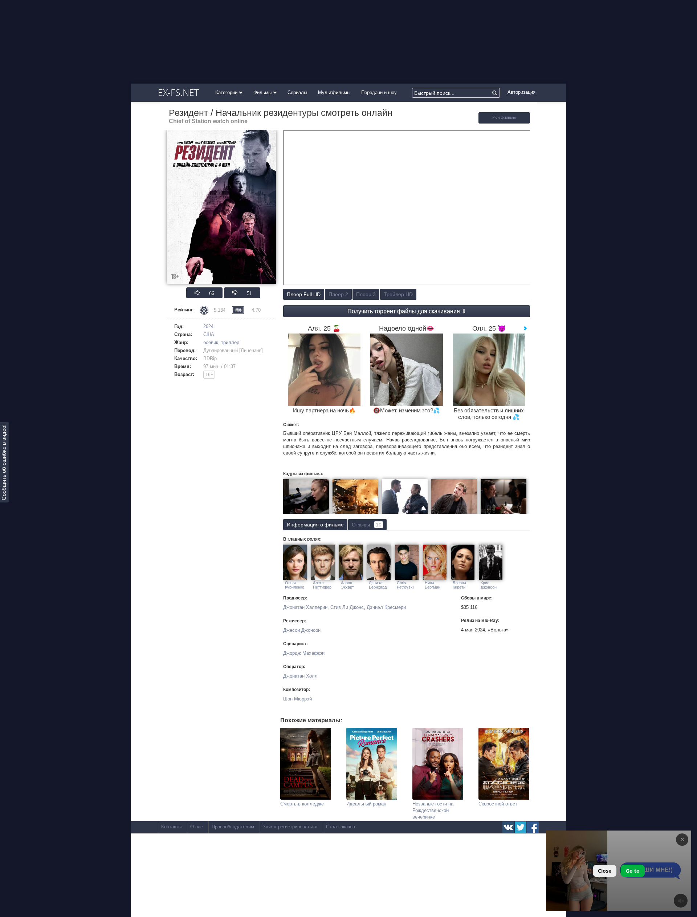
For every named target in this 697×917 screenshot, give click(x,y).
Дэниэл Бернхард (378, 585)
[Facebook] (533, 827)
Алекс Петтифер (322, 585)
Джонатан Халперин (305, 607)
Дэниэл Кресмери (386, 607)
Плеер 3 (366, 294)
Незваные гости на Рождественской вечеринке (432, 810)
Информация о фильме (315, 525)
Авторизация (521, 92)
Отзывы (367, 525)
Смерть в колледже (302, 804)
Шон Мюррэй (297, 699)
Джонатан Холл (300, 676)
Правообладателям (233, 826)
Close (604, 870)
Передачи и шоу (379, 92)
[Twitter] (520, 827)
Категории (227, 92)
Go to (633, 870)
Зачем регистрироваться (290, 826)
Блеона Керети (459, 585)
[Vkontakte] (508, 827)
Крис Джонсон (489, 585)
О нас (196, 826)
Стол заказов (340, 826)
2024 (208, 326)
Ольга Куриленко (294, 585)
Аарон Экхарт (347, 585)
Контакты (171, 826)
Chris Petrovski (405, 585)
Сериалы (297, 92)
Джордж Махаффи (304, 653)
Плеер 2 (338, 294)
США (208, 334)
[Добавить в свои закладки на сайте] (504, 122)
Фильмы (263, 92)
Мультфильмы (334, 92)
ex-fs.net (178, 92)
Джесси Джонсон (302, 630)
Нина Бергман (432, 585)
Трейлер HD (398, 294)
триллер (230, 342)
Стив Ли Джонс (347, 607)
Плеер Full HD (304, 294)
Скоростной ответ (497, 804)
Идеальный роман (366, 804)
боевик (210, 342)
